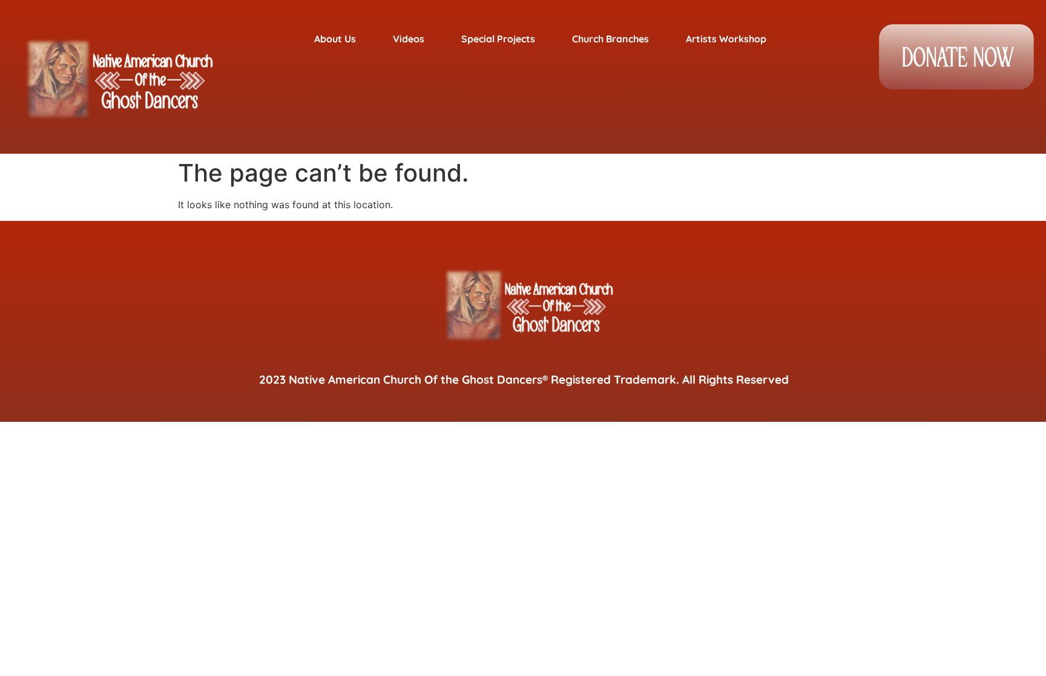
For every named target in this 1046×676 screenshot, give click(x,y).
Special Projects (498, 39)
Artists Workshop (726, 39)
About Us (335, 39)
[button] (341, 39)
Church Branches (610, 39)
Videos (408, 39)
